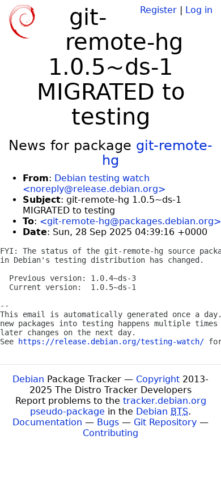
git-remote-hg (157, 153)
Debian (28, 379)
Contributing (110, 433)
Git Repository (165, 422)
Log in (198, 10)
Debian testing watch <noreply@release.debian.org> (94, 183)
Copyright (158, 379)
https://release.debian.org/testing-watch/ (111, 341)
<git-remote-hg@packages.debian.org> (130, 221)
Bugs (108, 422)
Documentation (47, 422)
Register (158, 10)
